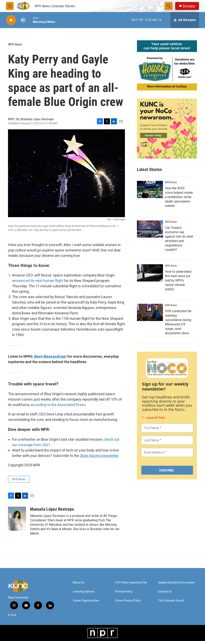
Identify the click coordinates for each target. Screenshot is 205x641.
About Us (78, 582)
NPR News (15, 44)
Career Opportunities (86, 600)
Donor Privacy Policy (128, 600)
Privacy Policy (124, 591)
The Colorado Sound (171, 600)
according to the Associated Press (58, 405)
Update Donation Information (176, 582)
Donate (189, 6)
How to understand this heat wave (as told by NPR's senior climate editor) (178, 280)
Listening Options (83, 591)
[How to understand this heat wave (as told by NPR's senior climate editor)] (150, 273)
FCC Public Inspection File (131, 582)
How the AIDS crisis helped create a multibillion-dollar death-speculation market (179, 197)
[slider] (29, 20)
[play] (11, 20)
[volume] (23, 20)
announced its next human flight (37, 280)
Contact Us (165, 591)
